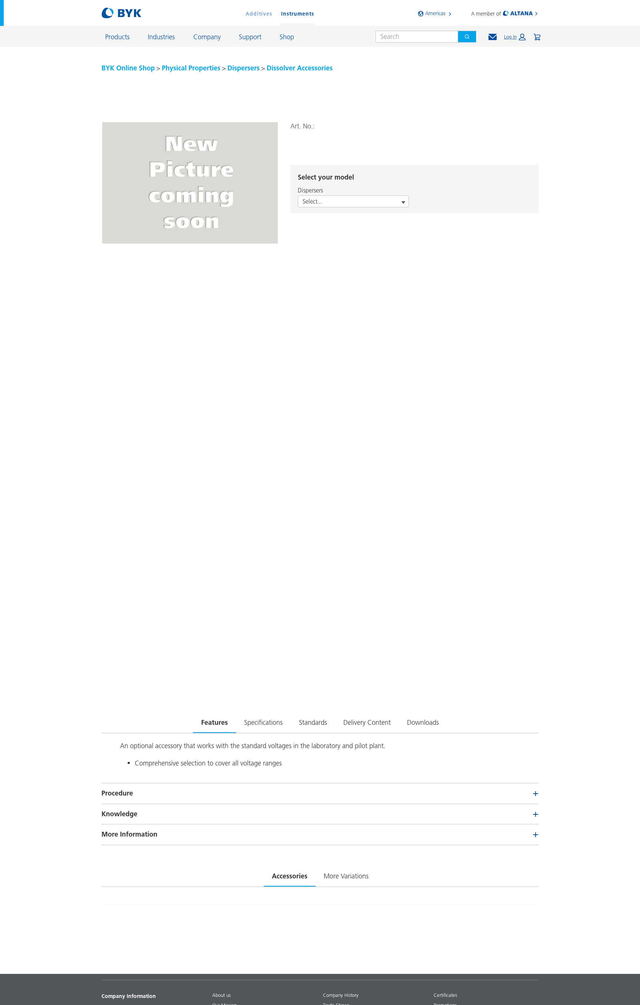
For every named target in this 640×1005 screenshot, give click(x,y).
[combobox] (414, 36)
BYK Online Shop (128, 68)
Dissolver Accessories (300, 68)
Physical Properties (191, 68)
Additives (259, 13)
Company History (341, 995)
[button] (515, 37)
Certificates (445, 995)
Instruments (297, 13)
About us (221, 995)
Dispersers (243, 68)
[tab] (214, 721)
